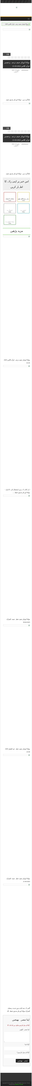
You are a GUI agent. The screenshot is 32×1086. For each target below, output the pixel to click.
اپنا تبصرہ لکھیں (24, 1029)
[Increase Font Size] (6, 70)
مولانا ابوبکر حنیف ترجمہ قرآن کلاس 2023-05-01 (17, 24)
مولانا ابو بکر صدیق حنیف (13, 100)
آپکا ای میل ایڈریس (23, 1052)
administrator (24, 70)
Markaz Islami (19, 1084)
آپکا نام (26, 1044)
